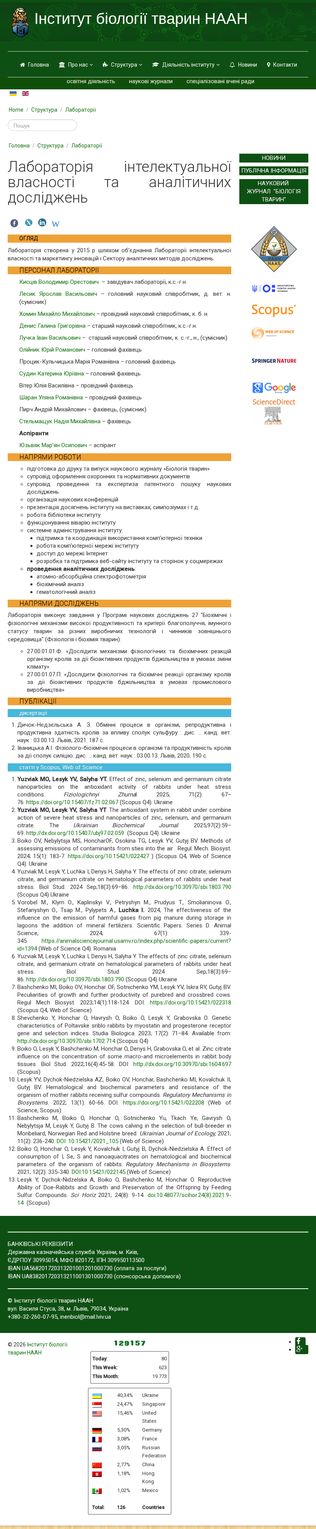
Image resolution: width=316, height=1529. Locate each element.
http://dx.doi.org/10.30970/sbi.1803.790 (182, 887)
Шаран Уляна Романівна (51, 397)
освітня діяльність (91, 81)
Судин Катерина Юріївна (51, 373)
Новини (247, 65)
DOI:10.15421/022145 (98, 1172)
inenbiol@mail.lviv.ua (85, 1316)
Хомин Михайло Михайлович (57, 313)
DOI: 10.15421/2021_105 (87, 1141)
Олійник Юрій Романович (52, 349)
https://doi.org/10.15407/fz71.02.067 (72, 802)
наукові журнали (151, 81)
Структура (124, 65)
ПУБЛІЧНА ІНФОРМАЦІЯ (273, 170)
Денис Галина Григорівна (52, 325)
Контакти (285, 65)
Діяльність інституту (188, 65)
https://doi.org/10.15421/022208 (163, 1102)
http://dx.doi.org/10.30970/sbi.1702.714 (66, 1041)
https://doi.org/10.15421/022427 (108, 856)
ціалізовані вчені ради (225, 81)
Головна (38, 65)
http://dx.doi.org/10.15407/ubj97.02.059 (75, 833)
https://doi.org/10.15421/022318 (190, 1002)
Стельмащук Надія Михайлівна (60, 421)
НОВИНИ (274, 157)
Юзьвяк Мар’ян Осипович (53, 445)
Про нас (78, 65)
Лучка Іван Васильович (50, 337)
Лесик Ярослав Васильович (58, 293)
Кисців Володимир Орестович (59, 281)
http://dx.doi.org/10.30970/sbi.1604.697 (182, 1064)
